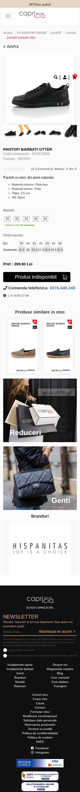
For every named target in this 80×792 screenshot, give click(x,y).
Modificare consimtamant (40, 716)
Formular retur (40, 711)
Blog (60, 673)
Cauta (40, 703)
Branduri (20, 677)
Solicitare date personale (40, 720)
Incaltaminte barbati (32, 32)
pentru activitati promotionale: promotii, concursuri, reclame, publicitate (43, 655)
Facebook (42, 748)
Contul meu (40, 694)
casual (71, 32)
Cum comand (60, 677)
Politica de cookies (40, 737)
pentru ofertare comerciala (21, 650)
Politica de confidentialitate (40, 733)
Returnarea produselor (40, 724)
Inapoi (13, 47)
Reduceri (20, 686)
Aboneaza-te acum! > (57, 631)
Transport (60, 686)
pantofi (56, 32)
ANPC (40, 741)
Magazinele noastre (60, 669)
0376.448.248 (62, 288)
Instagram (42, 752)
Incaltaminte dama (19, 664)
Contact (40, 707)
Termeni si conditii (40, 729)
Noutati (20, 682)
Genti (20, 673)
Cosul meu (40, 699)
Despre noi (60, 664)
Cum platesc (60, 682)
